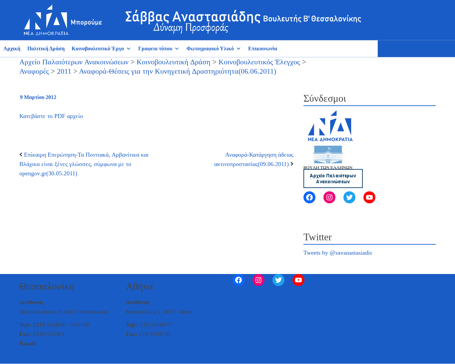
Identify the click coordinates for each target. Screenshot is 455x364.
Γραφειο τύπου (155, 48)
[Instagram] (329, 197)
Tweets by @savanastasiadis (337, 252)
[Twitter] (349, 197)
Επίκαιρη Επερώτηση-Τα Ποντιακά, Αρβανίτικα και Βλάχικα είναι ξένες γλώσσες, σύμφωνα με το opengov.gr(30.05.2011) (84, 164)
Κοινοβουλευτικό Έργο (98, 48)
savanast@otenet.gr (62, 343)
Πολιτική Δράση (46, 48)
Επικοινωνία (262, 48)
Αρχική (11, 48)
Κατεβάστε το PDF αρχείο (51, 116)
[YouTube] (369, 197)
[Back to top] (5, 358)
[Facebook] (309, 197)
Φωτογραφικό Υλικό (210, 48)
